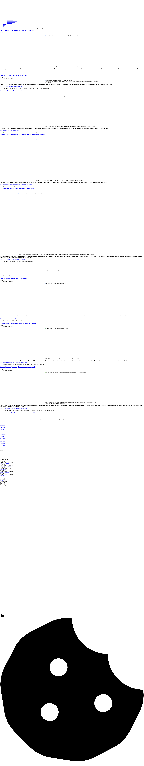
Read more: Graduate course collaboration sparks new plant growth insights (13, 362)
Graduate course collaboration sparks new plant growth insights (18, 323)
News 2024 (2, 427)
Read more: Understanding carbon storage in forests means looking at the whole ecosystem (16, 422)
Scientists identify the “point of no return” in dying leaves (17, 188)
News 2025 (2, 425)
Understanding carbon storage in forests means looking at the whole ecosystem (23, 412)
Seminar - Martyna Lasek (4, 472)
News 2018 (2, 441)
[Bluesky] (72, 613)
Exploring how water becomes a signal (11, 263)
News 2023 (2, 429)
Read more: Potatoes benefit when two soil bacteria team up (11, 318)
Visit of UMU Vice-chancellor (5, 466)
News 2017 (2, 443)
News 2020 (2, 436)
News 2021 (2, 434)
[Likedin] (2, 617)
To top (1, 761)
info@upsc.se (2, 480)
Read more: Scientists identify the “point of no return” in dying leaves (12, 259)
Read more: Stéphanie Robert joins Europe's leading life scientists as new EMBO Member (16, 184)
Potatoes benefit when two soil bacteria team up (14, 278)
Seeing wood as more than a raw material (12, 90)
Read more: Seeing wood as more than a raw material (9, 130)
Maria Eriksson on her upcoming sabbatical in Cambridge (17, 30)
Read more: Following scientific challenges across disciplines (11, 86)
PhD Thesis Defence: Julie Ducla (6, 463)
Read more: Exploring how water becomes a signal (9, 273)
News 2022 (2, 432)
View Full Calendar (3, 476)
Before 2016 (3, 448)
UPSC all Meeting (3, 475)
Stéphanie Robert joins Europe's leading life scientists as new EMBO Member (22, 134)
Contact (1, 486)
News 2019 (2, 438)
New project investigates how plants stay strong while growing (18, 367)
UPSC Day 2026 (3, 469)
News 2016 (2, 445)
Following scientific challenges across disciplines (14, 75)
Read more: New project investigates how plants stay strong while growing (13, 408)
